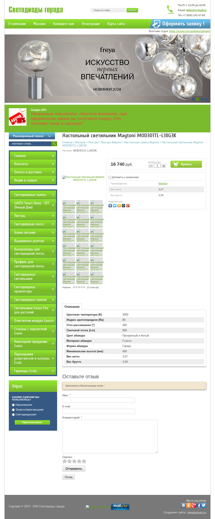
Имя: (66, 395)
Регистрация (91, 24)
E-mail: (66, 406)
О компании (17, 24)
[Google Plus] (128, 205)
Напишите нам (63, 24)
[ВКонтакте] (111, 205)
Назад (68, 477)
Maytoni (163, 183)
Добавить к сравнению (125, 177)
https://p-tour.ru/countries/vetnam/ (189, 31)
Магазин (39, 24)
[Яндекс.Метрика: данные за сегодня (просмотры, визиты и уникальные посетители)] (98, 507)
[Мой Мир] (124, 205)
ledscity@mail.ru (196, 10)
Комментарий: (72, 417)
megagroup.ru (196, 512)
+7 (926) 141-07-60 (194, 15)
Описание (72, 306)
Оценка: (67, 457)
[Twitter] (115, 205)
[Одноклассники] (119, 205)
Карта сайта (116, 24)
